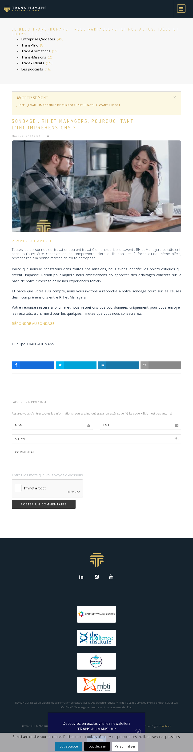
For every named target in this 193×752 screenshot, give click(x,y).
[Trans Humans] (25, 9)
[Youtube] (111, 577)
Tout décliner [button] (97, 746)
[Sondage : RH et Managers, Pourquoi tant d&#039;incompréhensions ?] (96, 186)
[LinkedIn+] (82, 577)
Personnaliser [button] (125, 746)
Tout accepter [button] (68, 746)
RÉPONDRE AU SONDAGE (32, 241)
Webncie (166, 726)
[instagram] (97, 577)
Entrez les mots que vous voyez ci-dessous (47, 475)
